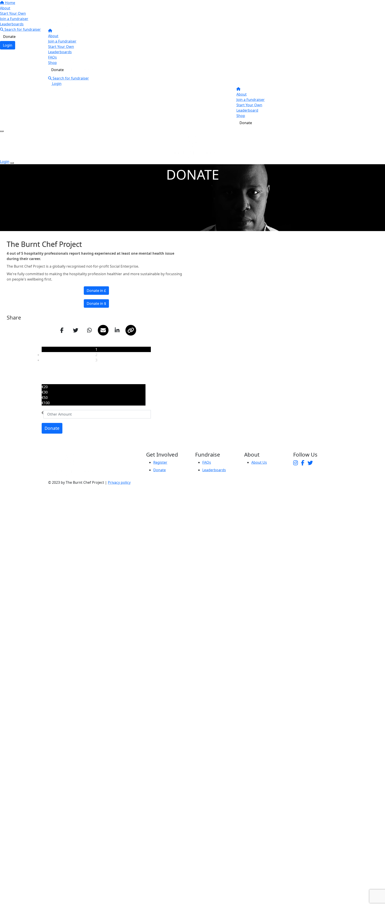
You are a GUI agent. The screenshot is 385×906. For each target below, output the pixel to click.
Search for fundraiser (70, 78)
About (53, 35)
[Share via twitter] (75, 330)
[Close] (12, 163)
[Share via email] (103, 330)
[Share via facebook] (61, 330)
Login (56, 83)
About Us (259, 462)
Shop (52, 62)
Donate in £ (96, 290)
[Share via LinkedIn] (117, 330)
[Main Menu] (2, 131)
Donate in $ (96, 303)
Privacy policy (119, 482)
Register (160, 462)
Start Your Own (61, 46)
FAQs (52, 57)
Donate (57, 69)
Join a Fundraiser (62, 41)
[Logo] (70, 14)
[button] (93, 386)
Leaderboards (60, 51)
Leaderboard (247, 110)
